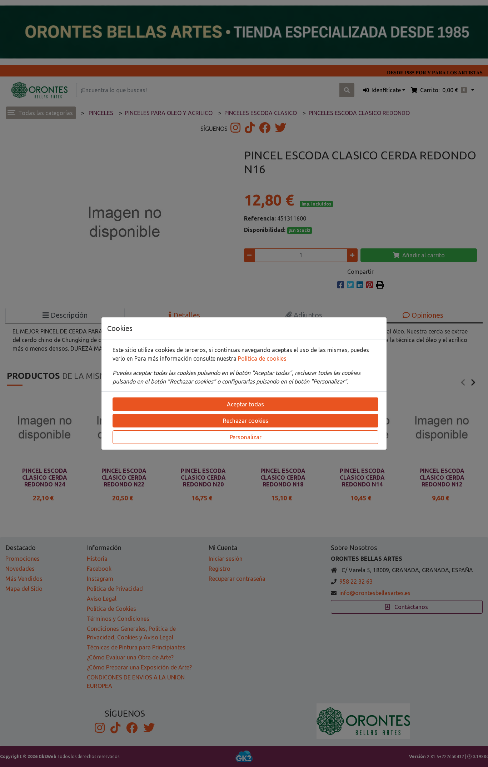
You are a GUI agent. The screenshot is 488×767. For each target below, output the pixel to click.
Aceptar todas (245, 404)
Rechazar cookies (245, 420)
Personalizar (246, 437)
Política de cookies (262, 358)
